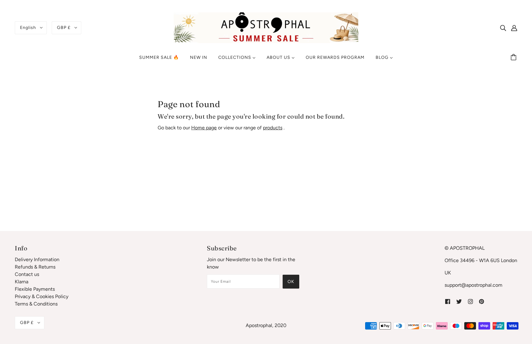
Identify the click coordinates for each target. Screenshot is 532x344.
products (272, 128)
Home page (204, 128)
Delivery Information (37, 259)
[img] (503, 28)
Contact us (27, 274)
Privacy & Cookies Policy (41, 296)
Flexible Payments (35, 289)
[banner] (266, 27)
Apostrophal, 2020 (266, 325)
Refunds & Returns (35, 267)
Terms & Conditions (36, 304)
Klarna (21, 282)
